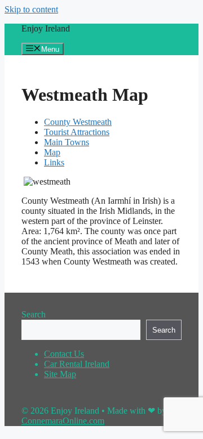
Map (52, 152)
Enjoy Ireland (45, 28)
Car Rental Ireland (76, 364)
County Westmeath (78, 122)
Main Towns (66, 142)
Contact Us (64, 354)
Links (54, 162)
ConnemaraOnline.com (62, 420)
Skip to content (31, 9)
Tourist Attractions (76, 132)
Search (33, 314)
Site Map (60, 374)
